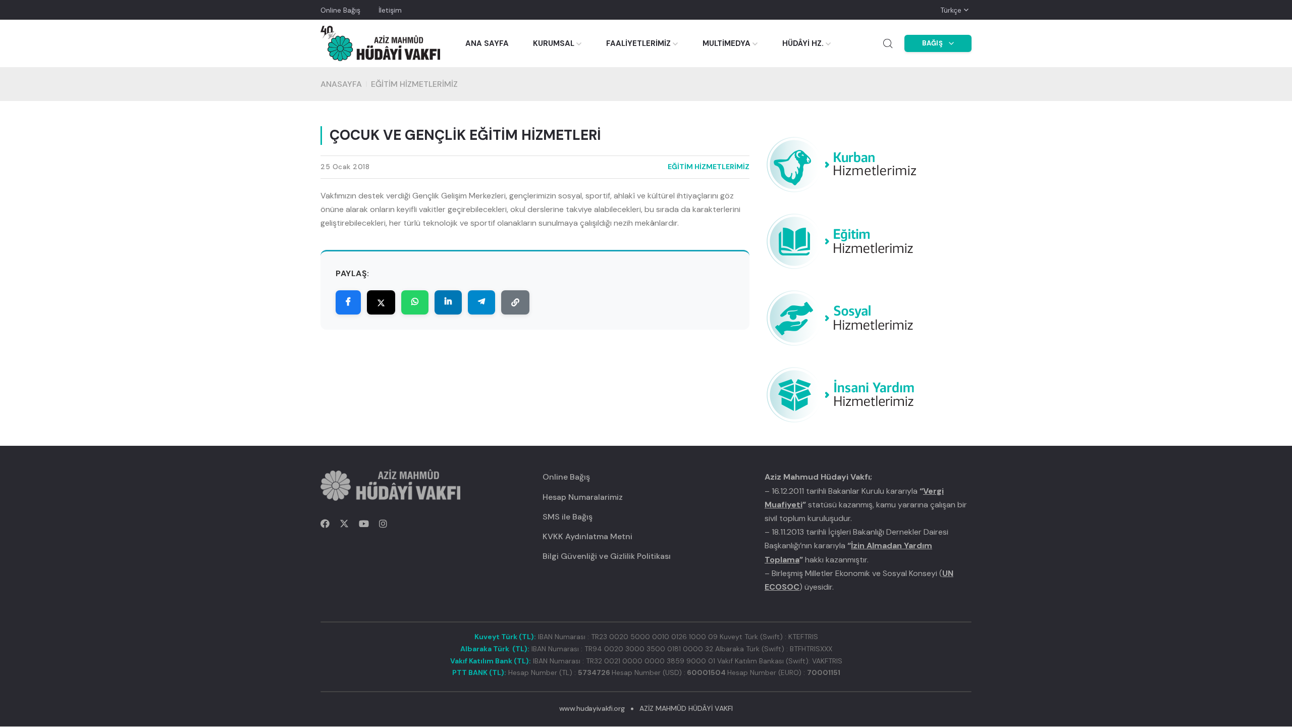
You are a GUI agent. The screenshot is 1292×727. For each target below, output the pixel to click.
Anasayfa (341, 84)
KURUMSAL (553, 43)
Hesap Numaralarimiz (583, 497)
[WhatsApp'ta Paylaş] (414, 302)
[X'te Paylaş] (381, 302)
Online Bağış (340, 10)
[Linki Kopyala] (515, 302)
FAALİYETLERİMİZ (638, 43)
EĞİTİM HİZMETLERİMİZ (414, 84)
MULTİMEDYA (726, 43)
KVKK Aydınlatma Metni (587, 536)
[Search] (887, 43)
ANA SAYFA (487, 43)
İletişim (390, 10)
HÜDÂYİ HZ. (803, 43)
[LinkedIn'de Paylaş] (448, 302)
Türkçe (950, 10)
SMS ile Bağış (568, 516)
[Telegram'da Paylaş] (481, 302)
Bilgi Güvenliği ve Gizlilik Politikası (607, 556)
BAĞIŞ (932, 43)
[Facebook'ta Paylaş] (348, 302)
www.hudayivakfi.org (591, 708)
